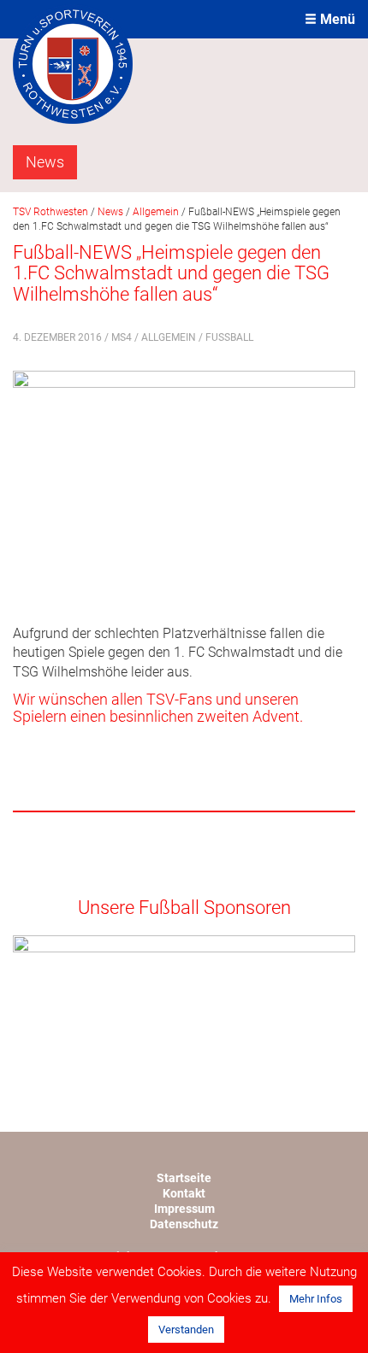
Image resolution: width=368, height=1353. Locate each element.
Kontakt (184, 1193)
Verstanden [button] (186, 1329)
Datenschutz (184, 1224)
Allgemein (168, 337)
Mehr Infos (315, 1298)
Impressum (184, 1208)
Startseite (184, 1178)
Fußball (229, 337)
